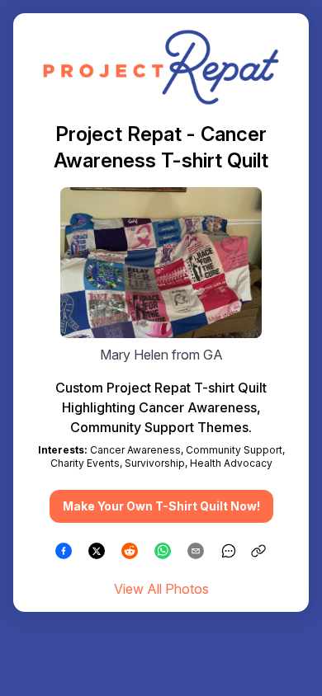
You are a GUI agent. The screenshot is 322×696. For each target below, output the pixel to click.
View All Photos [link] (161, 589)
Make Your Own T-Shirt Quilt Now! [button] (161, 506)
